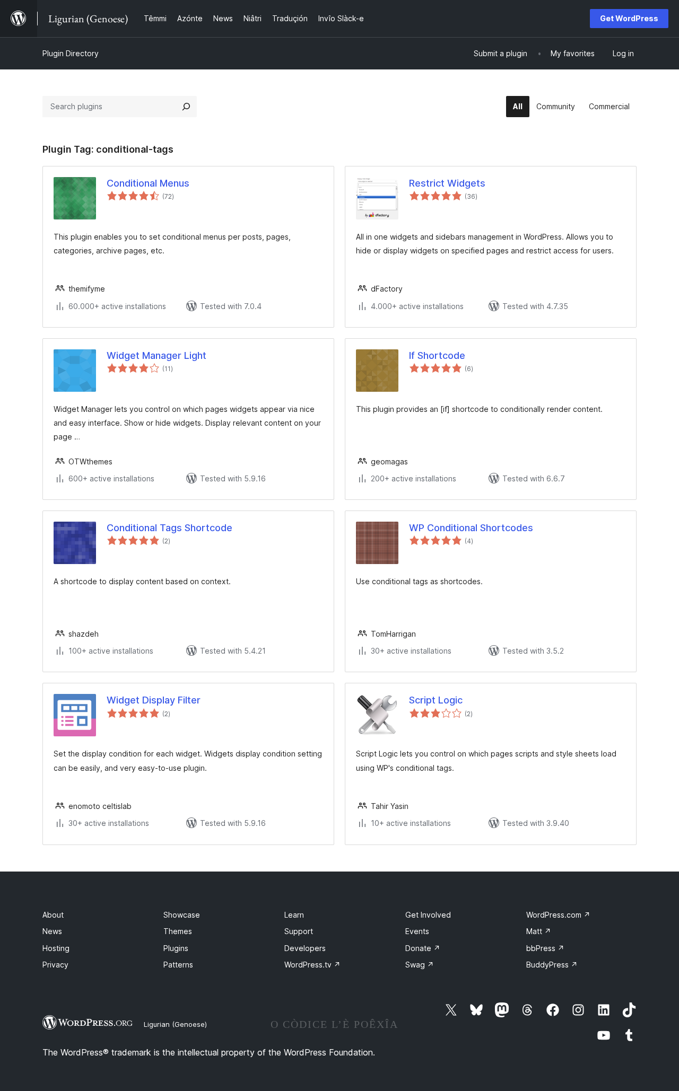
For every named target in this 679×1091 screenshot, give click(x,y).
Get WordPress (629, 18)
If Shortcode (437, 355)
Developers (305, 948)
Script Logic (436, 700)
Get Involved (428, 914)
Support (298, 931)
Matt (538, 931)
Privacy (55, 964)
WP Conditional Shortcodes (471, 527)
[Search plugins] (186, 106)
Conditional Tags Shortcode (169, 527)
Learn (294, 914)
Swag (419, 964)
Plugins (175, 948)
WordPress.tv (312, 964)
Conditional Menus (148, 183)
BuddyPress (552, 964)
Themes (177, 931)
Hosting (55, 948)
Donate (422, 948)
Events (417, 931)
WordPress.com (558, 914)
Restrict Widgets (447, 183)
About (53, 914)
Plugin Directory (70, 53)
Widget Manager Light (156, 355)
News (52, 931)
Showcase (181, 914)
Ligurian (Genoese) (175, 1024)
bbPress (545, 948)
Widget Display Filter (154, 700)
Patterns (178, 964)
